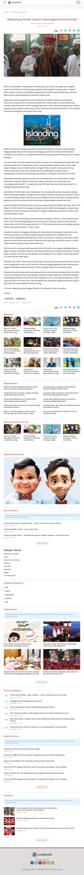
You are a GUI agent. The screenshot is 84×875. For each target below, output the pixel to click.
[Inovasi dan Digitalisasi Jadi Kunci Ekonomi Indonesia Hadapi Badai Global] (32, 342)
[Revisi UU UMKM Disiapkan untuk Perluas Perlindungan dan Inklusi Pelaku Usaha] (12, 362)
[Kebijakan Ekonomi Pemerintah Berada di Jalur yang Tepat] (71, 362)
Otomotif (7, 566)
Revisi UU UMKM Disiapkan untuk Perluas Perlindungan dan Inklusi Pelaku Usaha (12, 371)
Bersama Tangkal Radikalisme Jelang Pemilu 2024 (35, 818)
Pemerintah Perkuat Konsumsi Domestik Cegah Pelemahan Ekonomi (51, 351)
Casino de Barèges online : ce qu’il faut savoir (21, 529)
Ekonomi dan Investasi (45, 23)
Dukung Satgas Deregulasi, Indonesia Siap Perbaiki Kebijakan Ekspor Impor (32, 330)
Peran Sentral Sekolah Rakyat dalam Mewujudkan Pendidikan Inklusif (17, 645)
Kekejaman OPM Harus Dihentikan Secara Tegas (22, 749)
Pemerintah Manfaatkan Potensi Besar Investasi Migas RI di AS (51, 371)
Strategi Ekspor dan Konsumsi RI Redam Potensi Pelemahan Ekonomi (70, 351)
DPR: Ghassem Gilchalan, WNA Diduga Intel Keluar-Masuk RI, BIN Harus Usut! (39, 713)
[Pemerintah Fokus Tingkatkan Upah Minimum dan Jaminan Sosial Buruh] (61, 659)
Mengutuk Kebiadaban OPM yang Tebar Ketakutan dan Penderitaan (29, 761)
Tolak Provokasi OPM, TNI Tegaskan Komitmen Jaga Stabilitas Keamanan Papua (34, 773)
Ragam (6, 572)
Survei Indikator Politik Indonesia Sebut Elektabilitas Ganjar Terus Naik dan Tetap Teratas (36, 809)
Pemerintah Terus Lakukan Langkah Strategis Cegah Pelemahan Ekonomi (51, 330)
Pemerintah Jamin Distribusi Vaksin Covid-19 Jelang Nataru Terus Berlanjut (38, 727)
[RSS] (52, 863)
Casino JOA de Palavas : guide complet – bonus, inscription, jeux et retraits (32, 523)
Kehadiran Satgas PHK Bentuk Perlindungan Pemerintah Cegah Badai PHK (59, 645)
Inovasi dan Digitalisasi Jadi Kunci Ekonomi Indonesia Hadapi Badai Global (32, 351)
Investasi (8, 598)
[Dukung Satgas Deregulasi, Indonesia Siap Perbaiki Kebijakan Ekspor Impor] (32, 321)
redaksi (32, 23)
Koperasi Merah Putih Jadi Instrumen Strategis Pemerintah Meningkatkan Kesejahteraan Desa (21, 673)
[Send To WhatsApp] (78, 30)
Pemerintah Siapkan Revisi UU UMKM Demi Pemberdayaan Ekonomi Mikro (12, 351)
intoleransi (9, 299)
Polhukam (7, 569)
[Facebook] (32, 863)
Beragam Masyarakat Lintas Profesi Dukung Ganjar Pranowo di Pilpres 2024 (45, 828)
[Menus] (5, 2)
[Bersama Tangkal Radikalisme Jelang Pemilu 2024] (9, 821)
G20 (6, 587)
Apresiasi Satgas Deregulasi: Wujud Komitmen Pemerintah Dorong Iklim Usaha (70, 330)
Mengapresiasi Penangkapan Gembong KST (26, 701)
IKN (6, 602)
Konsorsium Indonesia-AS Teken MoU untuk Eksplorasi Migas (32, 371)
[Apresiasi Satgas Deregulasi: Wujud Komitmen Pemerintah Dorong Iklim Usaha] (71, 321)
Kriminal (7, 563)
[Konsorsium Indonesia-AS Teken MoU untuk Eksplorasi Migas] (32, 362)
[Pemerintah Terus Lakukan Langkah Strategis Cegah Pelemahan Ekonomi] (51, 321)
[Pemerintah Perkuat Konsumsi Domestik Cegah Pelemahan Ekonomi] (51, 342)
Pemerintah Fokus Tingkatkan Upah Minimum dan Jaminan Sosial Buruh (60, 673)
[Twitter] (36, 863)
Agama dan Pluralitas (11, 554)
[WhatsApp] (48, 863)
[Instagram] (44, 863)
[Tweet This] (65, 30)
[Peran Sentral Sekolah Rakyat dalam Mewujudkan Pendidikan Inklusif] (22, 631)
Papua (7, 591)
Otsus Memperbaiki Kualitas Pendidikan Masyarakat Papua (32, 707)
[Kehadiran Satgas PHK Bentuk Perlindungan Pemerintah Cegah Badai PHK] (61, 631)
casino (6, 557)
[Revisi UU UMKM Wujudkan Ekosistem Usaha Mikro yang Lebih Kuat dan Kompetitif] (12, 321)
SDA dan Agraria (9, 575)
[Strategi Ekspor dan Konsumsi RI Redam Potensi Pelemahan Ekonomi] (71, 342)
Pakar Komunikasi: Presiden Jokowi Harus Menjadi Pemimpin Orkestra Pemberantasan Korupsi (42, 720)
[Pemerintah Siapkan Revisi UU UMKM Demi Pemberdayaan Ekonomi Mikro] (12, 342)
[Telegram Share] (74, 30)
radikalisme (20, 299)
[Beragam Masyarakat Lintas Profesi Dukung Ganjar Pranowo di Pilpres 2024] (9, 831)
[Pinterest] (40, 863)
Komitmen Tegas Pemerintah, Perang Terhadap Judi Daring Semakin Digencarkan (34, 755)
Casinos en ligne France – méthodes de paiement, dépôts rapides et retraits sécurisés (36, 535)
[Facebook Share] (61, 30)
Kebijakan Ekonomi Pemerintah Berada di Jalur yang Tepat (71, 371)
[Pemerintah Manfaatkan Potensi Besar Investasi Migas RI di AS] (51, 362)
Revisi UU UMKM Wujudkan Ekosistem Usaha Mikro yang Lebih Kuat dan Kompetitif (12, 330)
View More (41, 543)
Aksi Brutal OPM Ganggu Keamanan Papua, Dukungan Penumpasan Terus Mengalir (35, 767)
